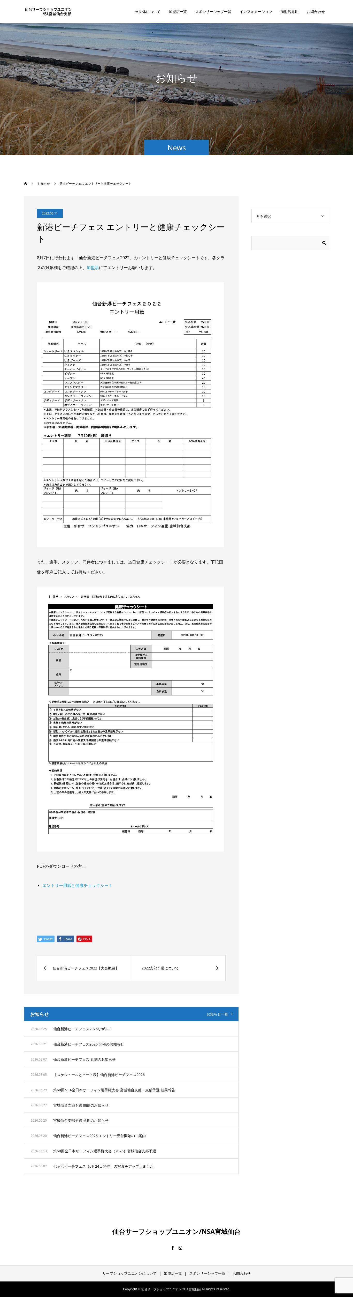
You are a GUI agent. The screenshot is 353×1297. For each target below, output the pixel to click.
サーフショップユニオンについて (129, 1273)
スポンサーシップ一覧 (213, 11)
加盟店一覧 (178, 11)
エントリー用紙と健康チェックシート (77, 885)
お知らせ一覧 (217, 1014)
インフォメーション (256, 11)
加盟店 (93, 267)
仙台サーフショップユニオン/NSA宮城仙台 (176, 1231)
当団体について (147, 11)
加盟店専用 (289, 11)
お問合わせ (316, 11)
